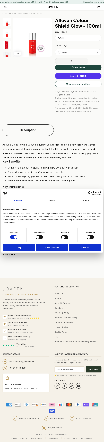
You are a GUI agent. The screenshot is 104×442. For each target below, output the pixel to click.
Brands (58, 298)
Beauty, (58, 101)
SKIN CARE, (83, 108)
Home (5, 14)
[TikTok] (71, 386)
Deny (19, 247)
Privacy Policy (61, 327)
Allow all (85, 247)
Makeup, (73, 105)
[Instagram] (57, 386)
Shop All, (73, 108)
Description (28, 130)
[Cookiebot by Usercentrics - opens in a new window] (90, 193)
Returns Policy (87, 438)
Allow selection (52, 247)
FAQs (57, 337)
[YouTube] (78, 386)
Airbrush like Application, (80, 98)
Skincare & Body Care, (65, 111)
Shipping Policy (62, 313)
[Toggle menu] (5, 7)
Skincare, (93, 108)
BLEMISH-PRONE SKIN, (73, 101)
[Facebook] (64, 386)
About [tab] (86, 200)
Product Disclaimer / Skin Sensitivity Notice (75, 341)
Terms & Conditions (64, 322)
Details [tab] (52, 200)
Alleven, (96, 98)
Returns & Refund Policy (66, 317)
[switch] (39, 237)
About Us (59, 293)
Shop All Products (63, 303)
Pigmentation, (61, 108)
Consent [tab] (18, 200)
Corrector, (89, 101)
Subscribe (93, 369)
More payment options (78, 84)
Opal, (85, 105)
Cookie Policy (61, 332)
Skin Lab (59, 308)
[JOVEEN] (52, 7)
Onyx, (80, 105)
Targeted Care (84, 111)
